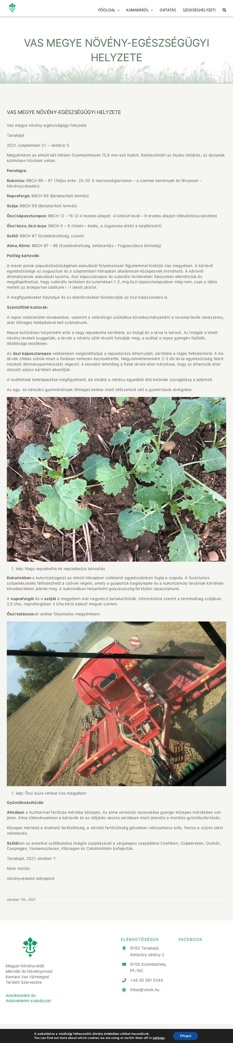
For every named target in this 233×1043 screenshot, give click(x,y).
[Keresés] (224, 9)
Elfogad (185, 1036)
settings (159, 1038)
